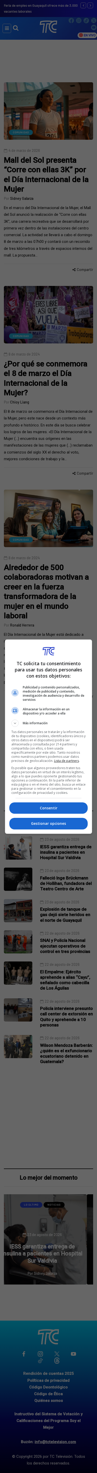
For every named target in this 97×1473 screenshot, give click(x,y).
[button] (48, 723)
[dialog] (48, 736)
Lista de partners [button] (66, 761)
